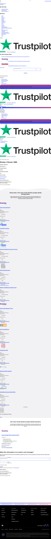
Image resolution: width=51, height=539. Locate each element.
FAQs (2, 82)
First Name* (9, 457)
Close (1, 417)
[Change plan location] (0, 1)
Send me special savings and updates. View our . (10, 467)
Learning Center (4, 83)
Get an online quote (9, 447)
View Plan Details (2, 220)
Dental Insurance (4, 10)
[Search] (1, 104)
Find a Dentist (2, 67)
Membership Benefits (5, 80)
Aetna (2, 15)
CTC (2, 36)
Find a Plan (1, 4)
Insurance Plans (2, 178)
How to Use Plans (4, 79)
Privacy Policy (17, 467)
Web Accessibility (11, 529)
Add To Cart (7, 220)
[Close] (0, 416)
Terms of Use (6, 529)
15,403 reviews (13, 102)
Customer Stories (4, 81)
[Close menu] (1, 105)
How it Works (1, 77)
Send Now (1, 466)
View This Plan (4, 447)
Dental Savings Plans (5, 9)
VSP (2, 35)
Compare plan (3, 221)
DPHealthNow (4, 34)
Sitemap (2, 529)
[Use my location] (36, 69)
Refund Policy (20, 529)
